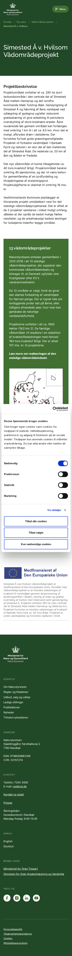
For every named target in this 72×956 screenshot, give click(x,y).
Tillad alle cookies (36, 521)
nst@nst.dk (20, 786)
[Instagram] (16, 898)
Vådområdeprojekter (42, 21)
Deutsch (8, 846)
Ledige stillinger (13, 702)
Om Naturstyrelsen (15, 687)
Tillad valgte (36, 532)
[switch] (63, 474)
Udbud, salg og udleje (16, 697)
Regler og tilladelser (15, 692)
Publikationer (11, 707)
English (8, 841)
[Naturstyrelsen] (17, 9)
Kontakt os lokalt (13, 794)
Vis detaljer (54, 510)
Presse (7, 802)
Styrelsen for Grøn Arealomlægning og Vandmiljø (33, 874)
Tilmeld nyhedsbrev (15, 717)
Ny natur (21, 21)
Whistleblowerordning (15, 943)
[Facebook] (6, 898)
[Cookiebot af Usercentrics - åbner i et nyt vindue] (52, 409)
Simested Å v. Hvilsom (15, 26)
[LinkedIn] (26, 898)
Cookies (7, 938)
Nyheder (8, 712)
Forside (7, 21)
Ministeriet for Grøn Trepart (20, 868)
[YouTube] (36, 898)
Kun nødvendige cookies (36, 544)
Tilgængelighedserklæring (17, 933)
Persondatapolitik (12, 929)
